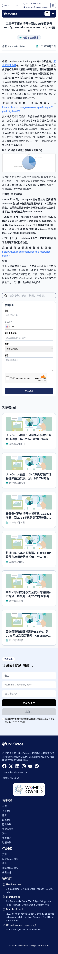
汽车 (4, 854)
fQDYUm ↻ (29, 702)
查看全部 (6, 872)
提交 (27, 711)
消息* (7, 355)
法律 (4, 833)
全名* (7, 310)
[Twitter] (11, 766)
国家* (7, 344)
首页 (4, 806)
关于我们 (6, 810)
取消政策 (6, 842)
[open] (53, 13)
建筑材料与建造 (10, 867)
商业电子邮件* (11, 333)
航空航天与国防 (10, 858)
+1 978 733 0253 (33, 3)
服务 (4, 815)
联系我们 (6, 819)
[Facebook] (4, 766)
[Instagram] (24, 766)
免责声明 (6, 838)
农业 (4, 863)
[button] (7, 326)
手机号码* (9, 321)
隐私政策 (6, 824)
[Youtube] (30, 766)
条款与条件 (8, 828)
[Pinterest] (37, 766)
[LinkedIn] (17, 766)
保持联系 (9, 659)
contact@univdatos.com (37, 7)
